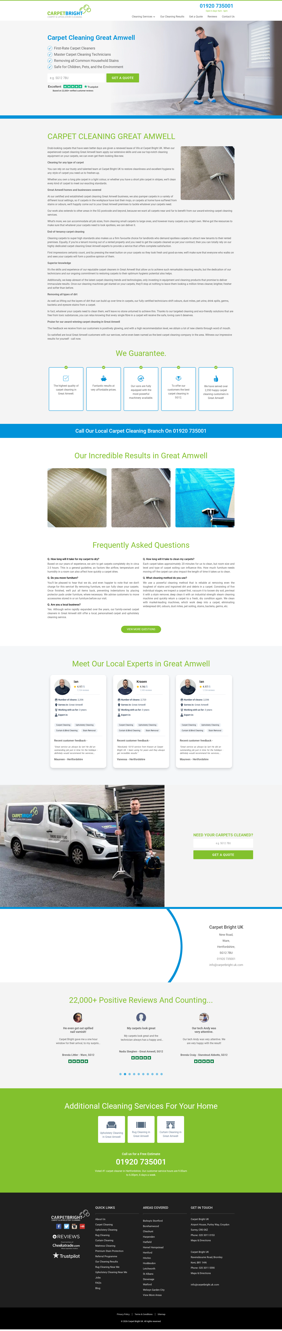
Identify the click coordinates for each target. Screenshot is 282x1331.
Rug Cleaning (102, 1235)
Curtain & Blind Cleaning (81, 730)
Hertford (147, 1252)
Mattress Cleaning (105, 1245)
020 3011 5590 (207, 1267)
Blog (97, 1288)
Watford (147, 1284)
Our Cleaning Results (172, 16)
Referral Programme (106, 1256)
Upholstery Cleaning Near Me (111, 1272)
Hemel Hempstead (153, 1247)
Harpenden (149, 1236)
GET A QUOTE (123, 78)
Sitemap (161, 1314)
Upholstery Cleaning (99, 725)
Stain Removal (104, 730)
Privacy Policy (123, 1314)
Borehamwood (151, 1226)
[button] (120, 1074)
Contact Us (228, 16)
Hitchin (147, 1258)
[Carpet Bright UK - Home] (69, 11)
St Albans (148, 1273)
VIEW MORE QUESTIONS (141, 629)
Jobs (98, 1277)
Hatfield (147, 1242)
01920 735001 (216, 6)
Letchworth (149, 1268)
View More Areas (152, 1295)
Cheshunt (148, 1231)
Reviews (212, 16)
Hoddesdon (149, 1263)
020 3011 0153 (207, 1235)
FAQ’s (98, 1282)
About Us (100, 1219)
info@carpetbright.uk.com (226, 965)
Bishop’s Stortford (153, 1220)
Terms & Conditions (144, 1314)
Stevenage (148, 1279)
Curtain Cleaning (104, 1240)
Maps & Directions (201, 1240)
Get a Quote (196, 16)
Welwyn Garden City (153, 1289)
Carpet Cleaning (78, 725)
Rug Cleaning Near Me (107, 1267)
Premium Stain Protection (109, 1251)
